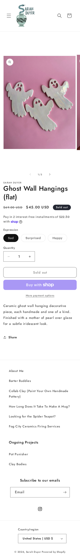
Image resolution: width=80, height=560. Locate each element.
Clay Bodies (18, 464)
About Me (16, 371)
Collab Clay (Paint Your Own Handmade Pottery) (38, 394)
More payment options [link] (40, 295)
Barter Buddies (20, 381)
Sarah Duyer (33, 552)
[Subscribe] (65, 492)
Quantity (9, 248)
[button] (9, 16)
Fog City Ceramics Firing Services (34, 426)
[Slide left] (30, 174)
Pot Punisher (18, 454)
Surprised (36, 239)
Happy (59, 239)
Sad (13, 239)
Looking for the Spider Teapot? (32, 416)
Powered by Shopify (54, 552)
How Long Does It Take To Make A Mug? (39, 406)
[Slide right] (50, 174)
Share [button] (12, 337)
